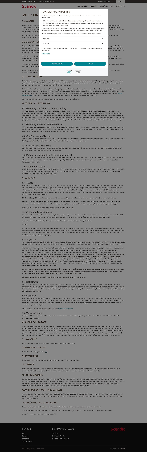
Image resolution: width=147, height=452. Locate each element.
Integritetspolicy (46, 53)
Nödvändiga (69, 70)
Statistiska (78, 70)
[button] (73, 38)
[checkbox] (78, 72)
